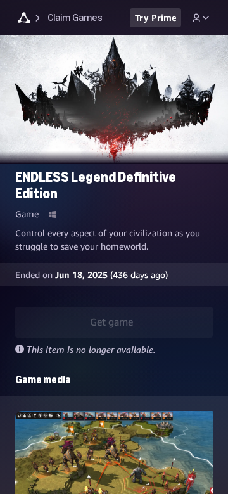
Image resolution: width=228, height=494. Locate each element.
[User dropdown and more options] (200, 17)
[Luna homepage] (24, 19)
